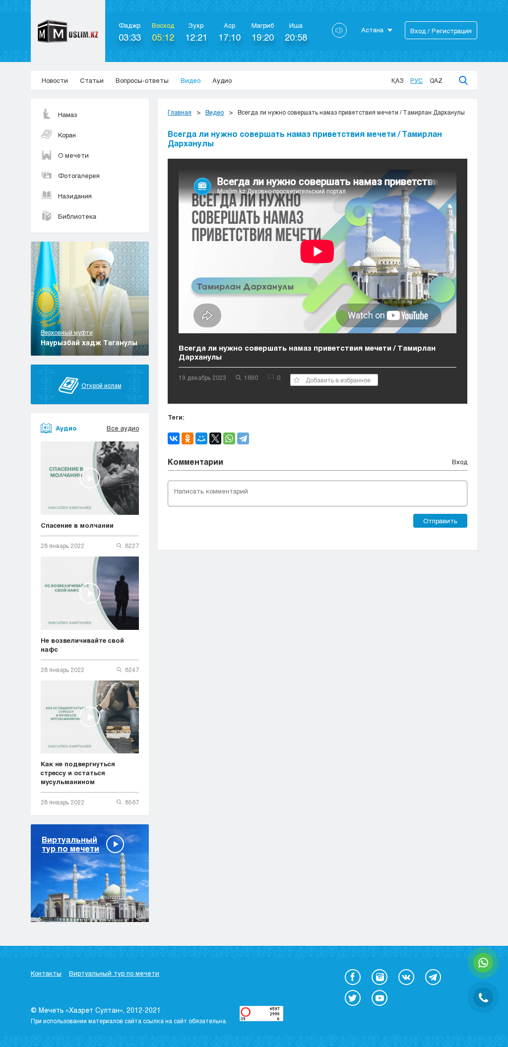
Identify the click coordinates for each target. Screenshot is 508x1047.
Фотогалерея (79, 176)
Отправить (440, 521)
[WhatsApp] (229, 438)
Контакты (46, 973)
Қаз (397, 80)
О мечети (73, 155)
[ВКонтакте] (174, 438)
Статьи (92, 80)
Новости (55, 80)
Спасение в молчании (77, 525)
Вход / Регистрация (441, 31)
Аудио (222, 80)
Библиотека (77, 216)
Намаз (67, 115)
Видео (190, 80)
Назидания (75, 196)
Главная (179, 112)
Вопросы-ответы (142, 80)
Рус (416, 80)
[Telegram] (243, 438)
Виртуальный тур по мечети (114, 973)
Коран (67, 135)
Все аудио (123, 428)
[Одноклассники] (187, 438)
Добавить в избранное (338, 379)
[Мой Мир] (201, 438)
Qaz (436, 80)
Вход (459, 462)
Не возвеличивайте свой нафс (82, 644)
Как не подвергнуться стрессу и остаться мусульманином (78, 773)
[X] (215, 438)
